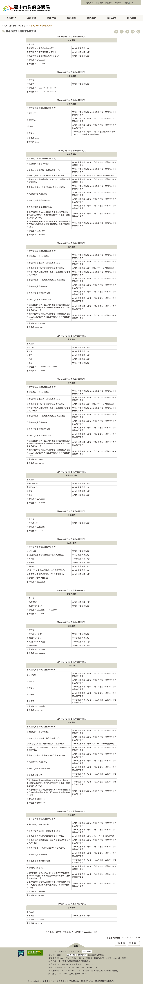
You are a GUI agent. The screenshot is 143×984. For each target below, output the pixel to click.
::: (83, 3)
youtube (127, 31)
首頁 (5, 26)
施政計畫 (51, 17)
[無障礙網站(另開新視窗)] (35, 953)
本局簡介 (11, 17)
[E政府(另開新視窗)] (21, 953)
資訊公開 (111, 17)
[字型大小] (132, 2)
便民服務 (91, 17)
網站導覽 (89, 3)
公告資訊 (31, 17)
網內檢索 (109, 3)
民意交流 (131, 17)
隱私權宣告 (74, 981)
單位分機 (71, 955)
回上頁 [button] (121, 943)
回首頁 (126, 3)
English (118, 3)
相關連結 (99, 3)
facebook (116, 31)
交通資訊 (87, 952)
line (133, 31)
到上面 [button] (132, 943)
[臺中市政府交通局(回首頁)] (26, 7)
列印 (138, 31)
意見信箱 (82, 955)
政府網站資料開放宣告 (105, 981)
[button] (76, 945)
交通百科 (71, 17)
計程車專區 (22, 26)
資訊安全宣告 (87, 981)
